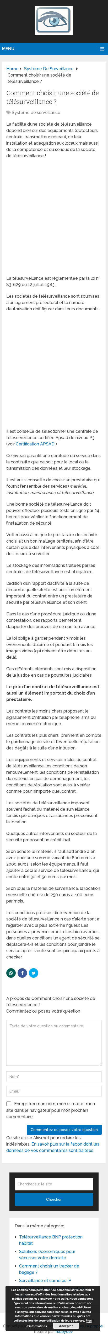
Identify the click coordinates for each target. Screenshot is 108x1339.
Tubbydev (64, 1331)
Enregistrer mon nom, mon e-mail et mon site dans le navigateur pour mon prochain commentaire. (50, 1110)
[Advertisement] (54, 218)
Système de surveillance (36, 112)
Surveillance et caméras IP (45, 1280)
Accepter (66, 1325)
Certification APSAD (35, 444)
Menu (8, 48)
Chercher (54, 1199)
